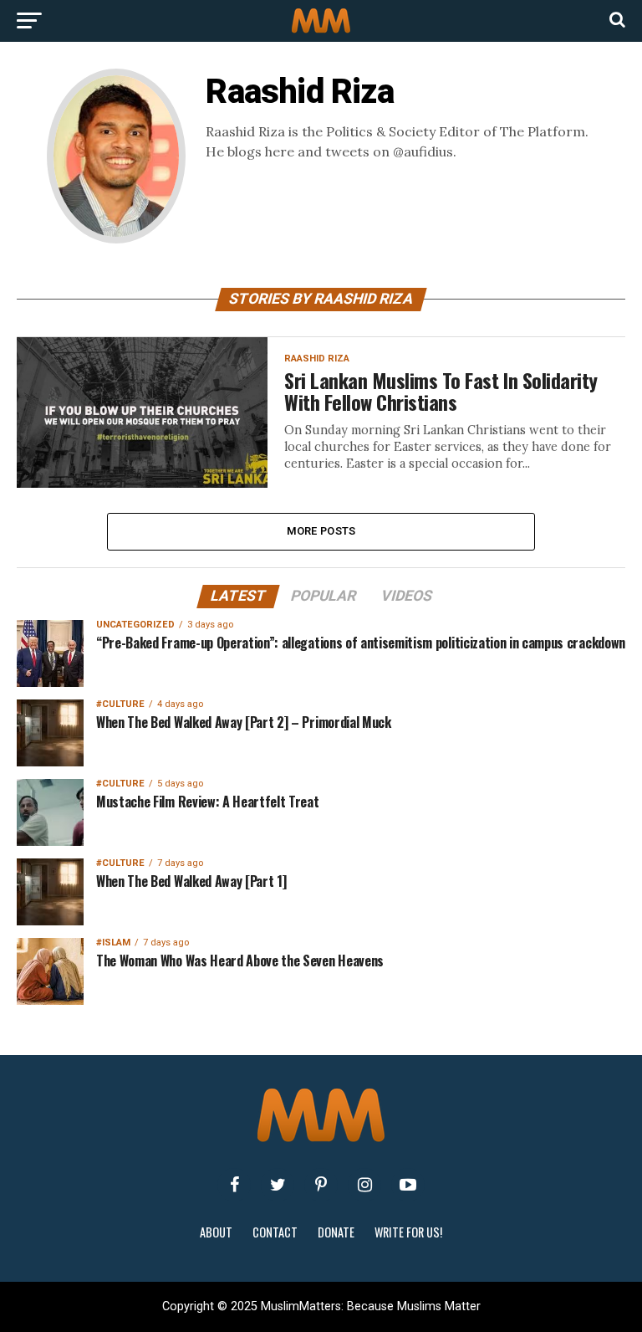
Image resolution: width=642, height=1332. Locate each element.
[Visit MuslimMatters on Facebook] (234, 1184)
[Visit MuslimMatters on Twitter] (277, 1184)
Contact (275, 1232)
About (216, 1232)
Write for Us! (408, 1232)
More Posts (321, 531)
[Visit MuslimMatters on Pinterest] (321, 1184)
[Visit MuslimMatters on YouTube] (408, 1184)
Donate (336, 1232)
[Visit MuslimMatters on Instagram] (364, 1184)
